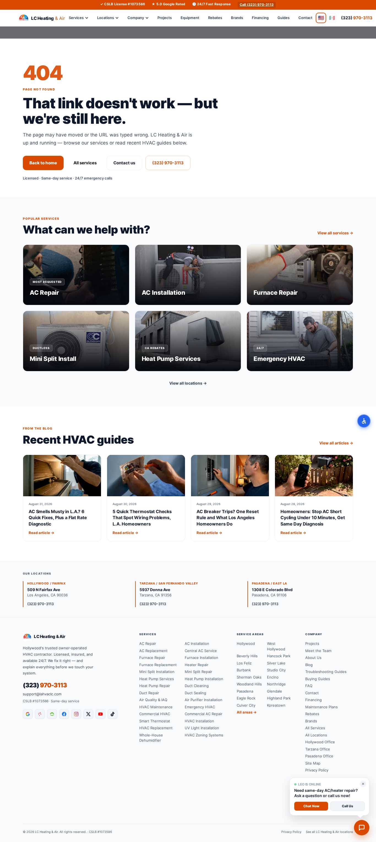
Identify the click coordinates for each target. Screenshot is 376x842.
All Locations (316, 735)
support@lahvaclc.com (42, 694)
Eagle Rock (246, 698)
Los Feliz (244, 663)
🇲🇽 (332, 18)
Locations (105, 17)
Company (135, 17)
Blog (309, 665)
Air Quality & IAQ (153, 700)
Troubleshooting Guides (326, 671)
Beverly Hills (247, 656)
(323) (356, 17)
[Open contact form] (361, 827)
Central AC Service (201, 650)
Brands (237, 17)
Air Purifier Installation (203, 700)
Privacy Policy (316, 770)
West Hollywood (276, 646)
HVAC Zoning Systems (204, 735)
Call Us (347, 806)
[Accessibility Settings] (363, 421)
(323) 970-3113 (168, 162)
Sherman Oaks (249, 677)
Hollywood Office (320, 742)
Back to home (43, 162)
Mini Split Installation (157, 671)
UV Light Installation (202, 728)
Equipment (190, 17)
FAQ (308, 685)
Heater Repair (196, 665)
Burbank (244, 670)
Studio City (276, 670)
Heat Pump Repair (154, 685)
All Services (315, 728)
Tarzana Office (317, 749)
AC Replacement (153, 650)
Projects (164, 17)
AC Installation (197, 643)
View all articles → (336, 443)
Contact (305, 17)
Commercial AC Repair (203, 714)
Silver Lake (276, 663)
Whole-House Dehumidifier (151, 738)
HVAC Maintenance (156, 707)
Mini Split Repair (198, 671)
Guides (283, 17)
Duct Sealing (195, 693)
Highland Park (279, 698)
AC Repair (147, 643)
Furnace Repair (152, 657)
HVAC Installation (199, 721)
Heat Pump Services (156, 679)
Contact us (124, 162)
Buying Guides (317, 679)
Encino (273, 677)
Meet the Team (318, 650)
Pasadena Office (319, 756)
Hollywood (246, 643)
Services (76, 17)
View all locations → (188, 383)
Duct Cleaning (197, 685)
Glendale (274, 691)
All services (85, 162)
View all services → (335, 232)
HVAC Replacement (156, 728)
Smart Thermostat (154, 721)
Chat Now (311, 806)
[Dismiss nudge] (363, 784)
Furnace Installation (201, 657)
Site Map (312, 763)
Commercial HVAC (154, 714)
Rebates (215, 17)
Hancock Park (278, 656)
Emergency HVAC (200, 707)
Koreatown (276, 705)
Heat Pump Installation (204, 679)
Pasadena (245, 691)
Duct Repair (149, 693)
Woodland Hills (249, 684)
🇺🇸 (321, 18)
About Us (313, 657)
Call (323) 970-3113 (257, 4)
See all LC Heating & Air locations (329, 832)
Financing (260, 17)
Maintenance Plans (321, 707)
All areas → (247, 712)
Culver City (246, 705)
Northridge (276, 684)
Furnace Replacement (158, 665)
